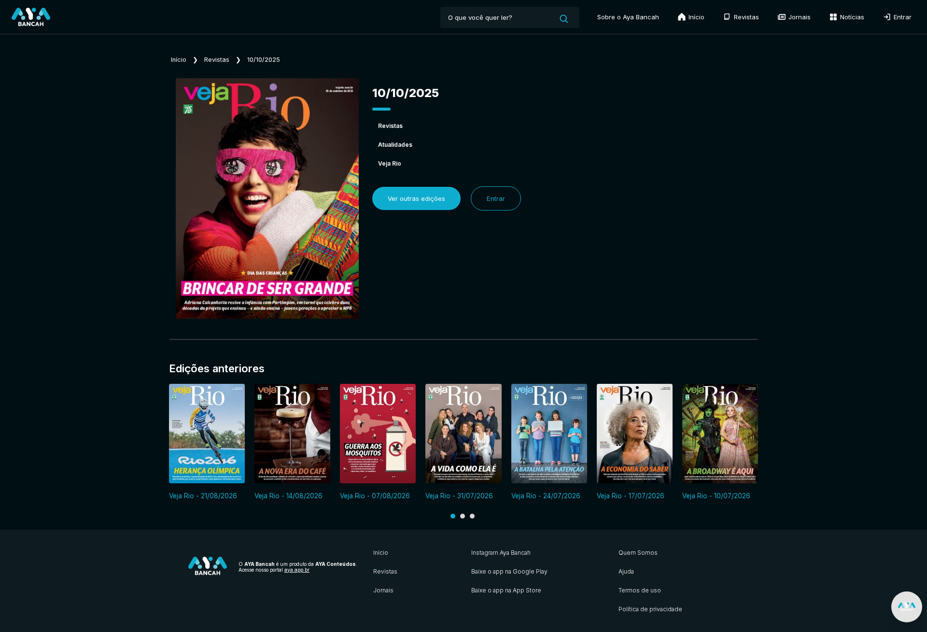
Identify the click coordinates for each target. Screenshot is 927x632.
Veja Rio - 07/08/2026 (375, 496)
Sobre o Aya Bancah (628, 17)
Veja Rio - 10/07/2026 (716, 496)
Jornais (799, 17)
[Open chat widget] (906, 606)
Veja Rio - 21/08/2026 (203, 496)
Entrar (902, 17)
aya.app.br (296, 570)
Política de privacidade (650, 609)
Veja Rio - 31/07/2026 (459, 496)
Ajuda (626, 571)
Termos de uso (639, 590)
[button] (453, 516)
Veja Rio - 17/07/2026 (630, 496)
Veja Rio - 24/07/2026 (545, 496)
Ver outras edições (416, 198)
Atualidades (395, 144)
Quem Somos (638, 552)
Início (695, 17)
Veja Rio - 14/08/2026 (288, 496)
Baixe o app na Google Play (509, 571)
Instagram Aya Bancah (501, 552)
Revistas (745, 17)
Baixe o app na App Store (506, 590)
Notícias (851, 17)
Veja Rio (389, 163)
